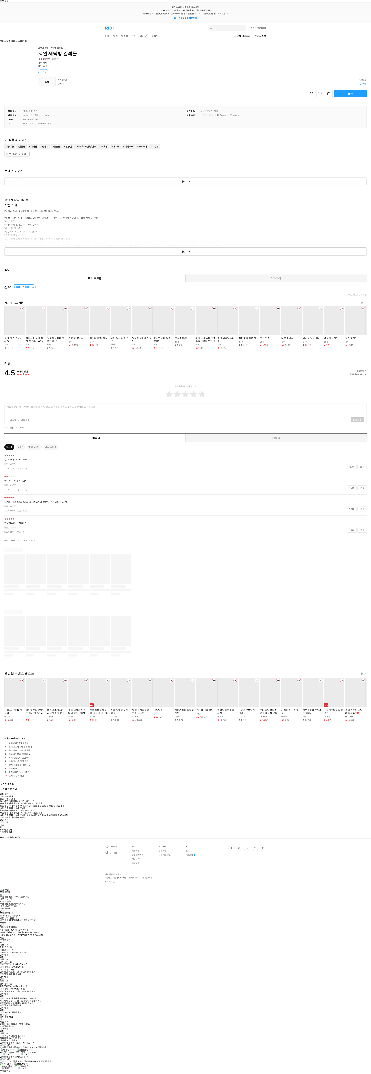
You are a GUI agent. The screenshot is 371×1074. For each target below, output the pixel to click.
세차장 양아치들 (311, 338)
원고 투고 (163, 851)
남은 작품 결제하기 (8, 920)
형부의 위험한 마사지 (226, 711)
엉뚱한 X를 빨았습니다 (141, 339)
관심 (45, 72)
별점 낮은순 (51, 447)
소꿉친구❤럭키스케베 (248, 711)
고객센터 (113, 846)
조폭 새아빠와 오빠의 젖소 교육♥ (77, 711)
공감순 (20, 447)
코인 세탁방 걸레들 (226, 339)
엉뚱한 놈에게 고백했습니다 (55, 339)
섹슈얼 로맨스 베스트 (13, 738)
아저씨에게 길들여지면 (184, 711)
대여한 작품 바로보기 (26, 920)
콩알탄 (7, 716)
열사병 (93, 716)
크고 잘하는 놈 (75, 338)
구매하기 (12, 1026)
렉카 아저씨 (351, 338)
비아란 (327, 716)
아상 (305, 716)
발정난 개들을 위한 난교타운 (140, 711)
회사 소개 (189, 851)
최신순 (9, 447)
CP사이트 (136, 859)
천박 (40, 62)
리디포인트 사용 (8, 969)
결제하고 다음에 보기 (26, 972)
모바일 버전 (5, 1070)
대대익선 (264, 716)
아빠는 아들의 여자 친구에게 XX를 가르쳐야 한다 (35, 339)
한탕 (177, 716)
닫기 (6, 1014)
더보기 (363, 302)
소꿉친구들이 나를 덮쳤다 (333, 711)
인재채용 (189, 855)
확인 (2, 937)
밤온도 (220, 716)
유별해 (50, 716)
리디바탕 (135, 863)
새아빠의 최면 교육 (290, 711)
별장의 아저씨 (331, 338)
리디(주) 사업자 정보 (113, 874)
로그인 (258, 28)
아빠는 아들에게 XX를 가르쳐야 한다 (205, 339)
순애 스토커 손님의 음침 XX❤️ (353, 711)
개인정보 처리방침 (119, 878)
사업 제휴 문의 (165, 855)
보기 (2, 1014)
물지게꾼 (349, 716)
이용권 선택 (5, 949)
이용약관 (108, 878)
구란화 (199, 713)
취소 (2, 825)
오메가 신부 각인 (204, 710)
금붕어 (284, 716)
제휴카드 (135, 851)
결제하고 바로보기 (8, 972)
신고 (20, 468)
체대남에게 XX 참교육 (13, 711)
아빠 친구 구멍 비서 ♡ (13, 339)
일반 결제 (17, 974)
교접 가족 (265, 338)
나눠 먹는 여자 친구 (120, 339)
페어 (40, 66)
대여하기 (4, 1026)
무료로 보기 (5, 952)
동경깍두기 (73, 716)
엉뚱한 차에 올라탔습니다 (162, 339)
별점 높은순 (34, 447)
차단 (25, 468)
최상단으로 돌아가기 (16, 837)
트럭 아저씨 (181, 338)
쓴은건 (114, 716)
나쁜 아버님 (287, 338)
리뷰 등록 (357, 420)
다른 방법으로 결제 (9, 906)
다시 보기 (15, 1040)
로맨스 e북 (43, 47)
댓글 (351, 467)
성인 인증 (4, 820)
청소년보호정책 (133, 878)
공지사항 (113, 852)
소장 (350, 93)
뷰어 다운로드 (138, 855)
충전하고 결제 (6, 974)
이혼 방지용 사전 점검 (119, 711)
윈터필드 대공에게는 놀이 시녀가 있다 (35, 711)
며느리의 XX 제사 (99, 338)
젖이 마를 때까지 (247, 338)
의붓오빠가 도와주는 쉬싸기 (312, 711)
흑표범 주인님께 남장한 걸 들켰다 (55, 711)
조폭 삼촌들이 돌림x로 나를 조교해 (99, 711)
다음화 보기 (5, 1040)
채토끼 (29, 716)
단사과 (156, 713)
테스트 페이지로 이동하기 (185, 18)
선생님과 (158, 710)
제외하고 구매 (6, 829)
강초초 (135, 716)
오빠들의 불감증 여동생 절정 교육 (268, 711)
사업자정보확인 (146, 878)
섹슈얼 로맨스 (56, 47)
